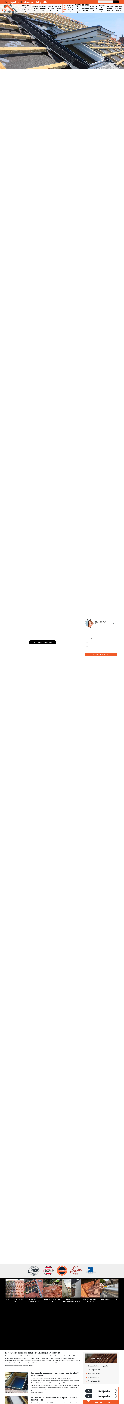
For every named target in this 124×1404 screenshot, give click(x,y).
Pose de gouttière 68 (51, 8)
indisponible (13, 2)
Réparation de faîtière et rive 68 (118, 8)
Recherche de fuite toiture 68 (70, 8)
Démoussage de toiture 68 (34, 8)
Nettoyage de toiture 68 (102, 8)
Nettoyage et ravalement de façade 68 (85, 8)
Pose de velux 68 (64, 8)
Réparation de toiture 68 (93, 8)
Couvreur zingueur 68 (58, 8)
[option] (62, 34)
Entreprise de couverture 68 (25, 8)
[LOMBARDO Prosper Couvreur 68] (10, 8)
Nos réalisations (42, 642)
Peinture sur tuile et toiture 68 (78, 8)
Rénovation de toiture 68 (42, 8)
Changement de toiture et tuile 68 (110, 8)
